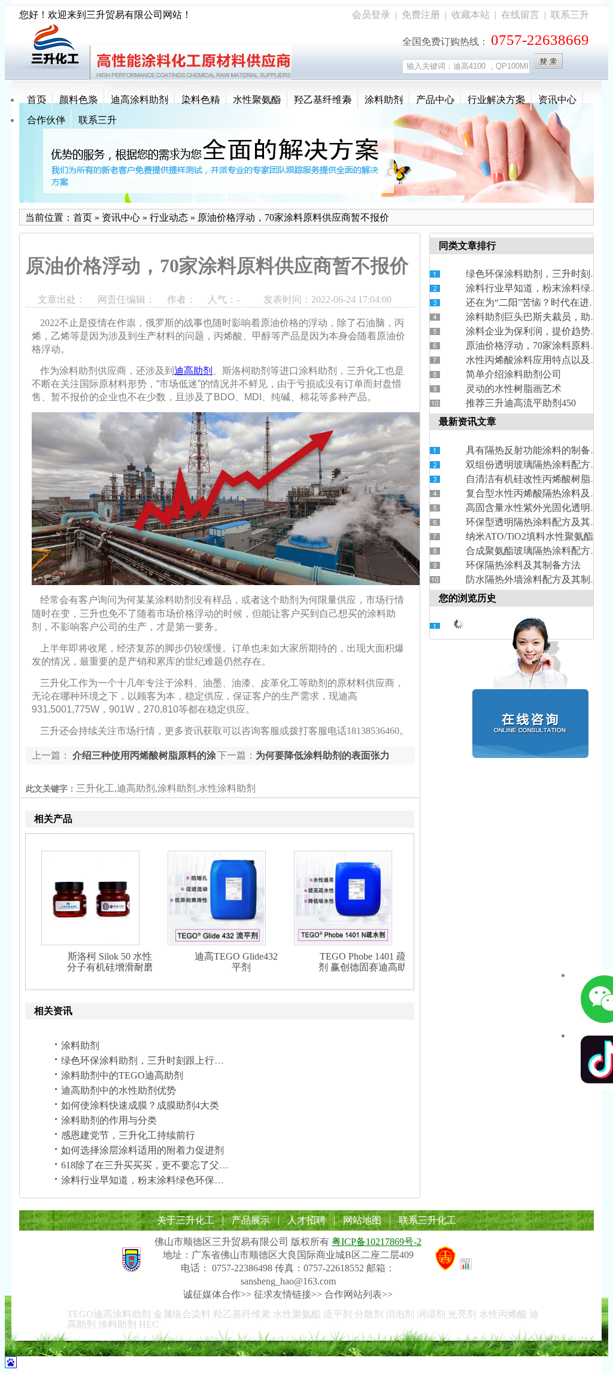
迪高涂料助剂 (139, 100)
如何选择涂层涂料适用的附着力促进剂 (142, 1150)
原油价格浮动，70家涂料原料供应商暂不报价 (293, 217)
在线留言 (520, 15)
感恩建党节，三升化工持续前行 (128, 1135)
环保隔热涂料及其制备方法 (523, 565)
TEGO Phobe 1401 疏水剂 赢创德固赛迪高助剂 (367, 961)
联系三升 (570, 15)
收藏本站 (470, 15)
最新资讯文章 (467, 421)
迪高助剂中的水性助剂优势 (118, 1090)
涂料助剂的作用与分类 (109, 1120)
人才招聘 (306, 1220)
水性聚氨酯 (257, 100)
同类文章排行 (467, 245)
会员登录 (371, 15)
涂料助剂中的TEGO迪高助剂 (122, 1075)
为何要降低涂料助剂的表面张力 (323, 755)
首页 (36, 100)
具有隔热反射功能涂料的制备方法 (537, 450)
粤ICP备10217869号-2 (376, 1242)
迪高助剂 (193, 371)
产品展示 (251, 1220)
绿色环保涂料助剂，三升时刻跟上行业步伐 (152, 1060)
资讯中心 (557, 100)
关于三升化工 (185, 1220)
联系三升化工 (427, 1220)
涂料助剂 (384, 100)
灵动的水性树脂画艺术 (514, 388)
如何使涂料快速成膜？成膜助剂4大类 (140, 1105)
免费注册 (421, 15)
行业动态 (169, 217)
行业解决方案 (496, 100)
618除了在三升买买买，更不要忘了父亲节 (149, 1165)
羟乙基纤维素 (322, 100)
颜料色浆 (78, 100)
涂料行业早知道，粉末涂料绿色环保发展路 (152, 1180)
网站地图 (362, 1220)
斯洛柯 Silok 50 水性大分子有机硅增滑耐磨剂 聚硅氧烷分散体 (115, 967)
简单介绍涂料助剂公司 (514, 374)
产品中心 (435, 100)
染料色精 (200, 100)
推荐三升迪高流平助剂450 (521, 403)
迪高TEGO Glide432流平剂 (241, 961)
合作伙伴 (46, 120)
